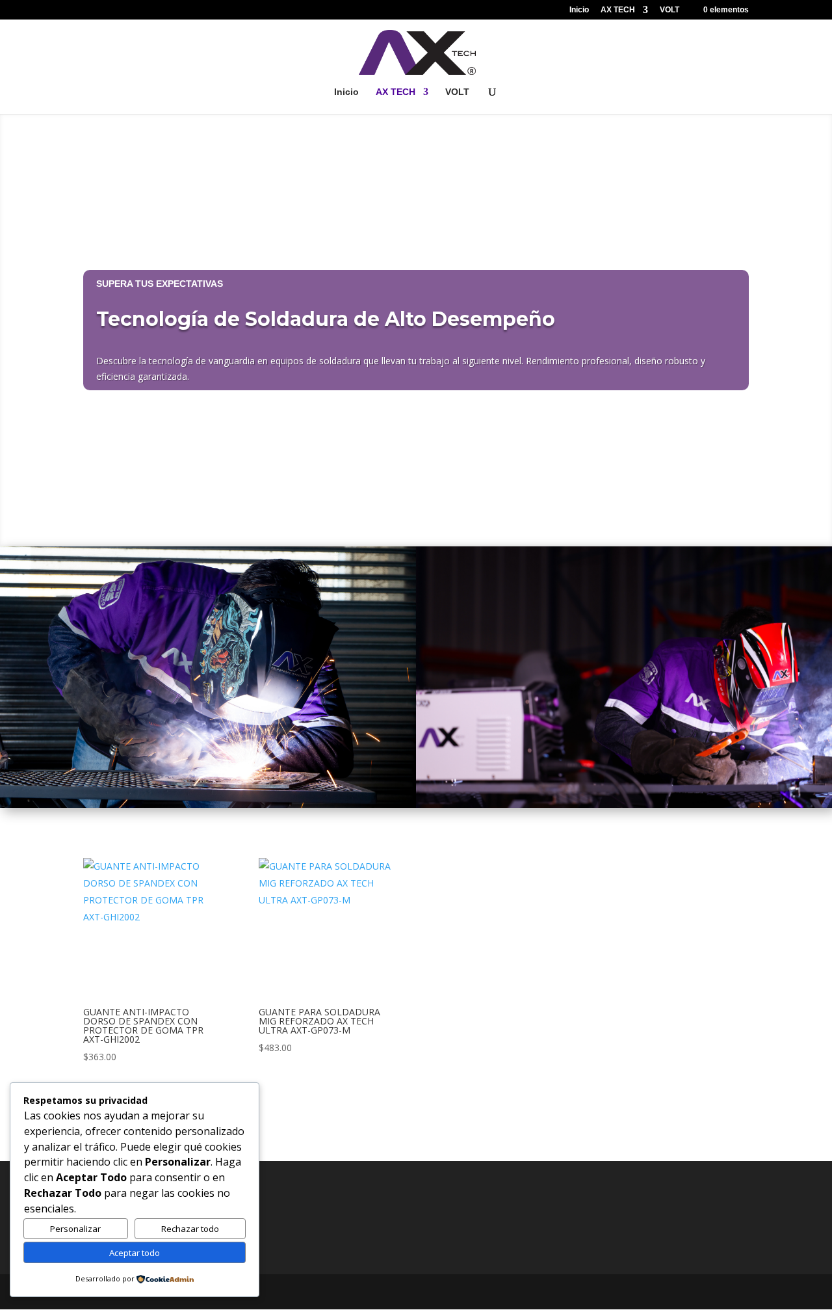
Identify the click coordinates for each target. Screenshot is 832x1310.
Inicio (579, 10)
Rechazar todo (190, 1229)
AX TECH (618, 10)
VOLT (669, 10)
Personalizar (75, 1229)
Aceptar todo (134, 1253)
